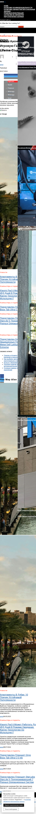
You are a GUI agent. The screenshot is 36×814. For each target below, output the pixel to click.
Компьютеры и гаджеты (23, 35)
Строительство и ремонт (23, 57)
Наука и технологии (21, 42)
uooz (1, 65)
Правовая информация (14, 13)
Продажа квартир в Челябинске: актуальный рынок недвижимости (16, 365)
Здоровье (17, 50)
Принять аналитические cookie (14, 805)
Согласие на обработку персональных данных (14, 16)
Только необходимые (11, 809)
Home (6, 6)
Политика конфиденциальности (18, 8)
